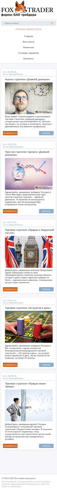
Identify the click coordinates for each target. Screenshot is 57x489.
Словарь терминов (28, 53)
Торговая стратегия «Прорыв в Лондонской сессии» (29, 231)
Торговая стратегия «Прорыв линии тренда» (25, 385)
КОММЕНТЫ (10, 133)
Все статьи (28, 42)
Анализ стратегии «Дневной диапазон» (27, 79)
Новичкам (28, 47)
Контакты (28, 58)
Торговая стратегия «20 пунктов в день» (28, 308)
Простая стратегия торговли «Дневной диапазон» (27, 153)
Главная (28, 36)
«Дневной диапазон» (35, 119)
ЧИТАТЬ (46, 133)
